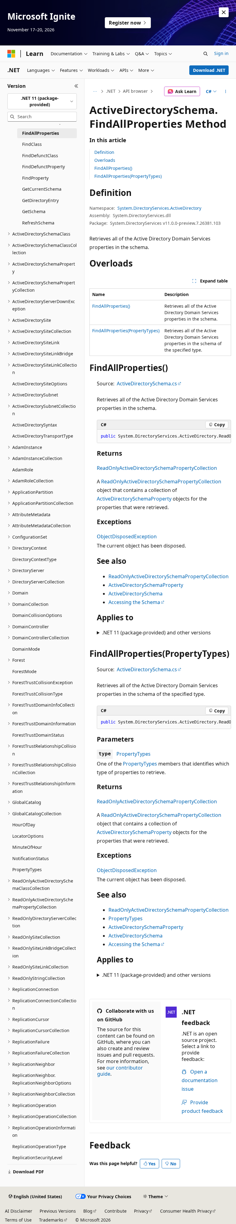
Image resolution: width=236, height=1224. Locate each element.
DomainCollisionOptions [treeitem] (37, 615)
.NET (111, 91)
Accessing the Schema (134, 602)
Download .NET (209, 70)
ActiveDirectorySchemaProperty (134, 498)
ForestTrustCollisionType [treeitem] (37, 694)
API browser (135, 91)
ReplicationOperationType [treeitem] (39, 1146)
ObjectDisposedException (127, 536)
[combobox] (42, 101)
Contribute (115, 1211)
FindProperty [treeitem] (35, 178)
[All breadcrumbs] (94, 91)
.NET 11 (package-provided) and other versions (156, 632)
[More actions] (225, 91)
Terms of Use (18, 1220)
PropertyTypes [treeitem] (27, 869)
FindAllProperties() (113, 168)
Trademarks (51, 1220)
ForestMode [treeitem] (24, 671)
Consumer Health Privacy (186, 1211)
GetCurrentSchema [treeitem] (41, 189)
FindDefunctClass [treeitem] (40, 155)
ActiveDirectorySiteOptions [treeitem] (39, 384)
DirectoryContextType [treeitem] (34, 559)
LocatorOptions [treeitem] (28, 836)
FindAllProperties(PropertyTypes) (128, 176)
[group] (164, 436)
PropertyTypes (133, 753)
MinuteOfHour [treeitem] (27, 847)
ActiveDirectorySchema (135, 593)
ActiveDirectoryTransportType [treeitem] (42, 436)
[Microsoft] (11, 54)
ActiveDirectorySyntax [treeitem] (34, 425)
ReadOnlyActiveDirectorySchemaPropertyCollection (157, 468)
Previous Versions (58, 1211)
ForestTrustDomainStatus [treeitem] (38, 735)
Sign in (221, 53)
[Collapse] (76, 86)
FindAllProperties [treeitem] (40, 133)
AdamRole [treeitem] (22, 470)
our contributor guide (120, 1071)
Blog (87, 1211)
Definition (104, 152)
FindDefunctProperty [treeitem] (43, 167)
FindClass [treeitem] (32, 144)
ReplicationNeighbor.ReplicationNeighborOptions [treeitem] (41, 1079)
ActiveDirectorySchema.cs (147, 383)
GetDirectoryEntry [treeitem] (40, 200)
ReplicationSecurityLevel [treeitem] (37, 1157)
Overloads (104, 160)
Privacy (141, 1211)
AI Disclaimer (18, 1211)
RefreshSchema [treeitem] (38, 223)
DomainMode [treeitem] (26, 649)
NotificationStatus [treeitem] (30, 858)
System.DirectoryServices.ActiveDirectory (159, 208)
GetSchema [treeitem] (33, 211)
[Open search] (205, 53)
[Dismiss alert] (224, 12)
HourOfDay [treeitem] (23, 825)
